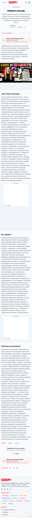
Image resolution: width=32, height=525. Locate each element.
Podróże (5, 500)
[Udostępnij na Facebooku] (10, 468)
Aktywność (14, 495)
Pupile (4, 503)
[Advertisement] (16, 194)
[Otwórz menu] (29, 2)
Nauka (10, 503)
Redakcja (5, 512)
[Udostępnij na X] (13, 468)
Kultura (12, 500)
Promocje (19, 500)
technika (17, 443)
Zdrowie (15, 498)
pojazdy (10, 443)
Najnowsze (6, 495)
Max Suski (12, 25)
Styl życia (27, 500)
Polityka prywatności (9, 509)
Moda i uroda (6, 498)
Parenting (22, 498)
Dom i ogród (23, 495)
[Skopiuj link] (17, 468)
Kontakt (5, 514)
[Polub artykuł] (25, 27)
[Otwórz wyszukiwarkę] (26, 2)
